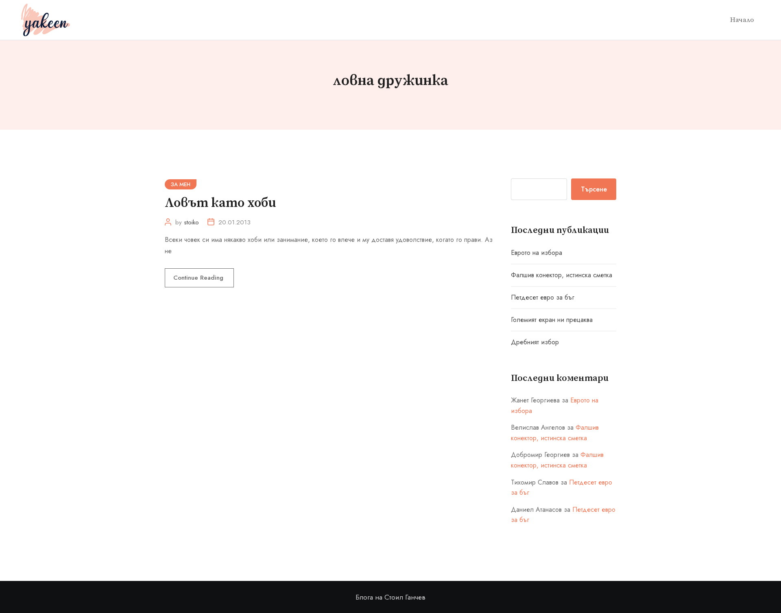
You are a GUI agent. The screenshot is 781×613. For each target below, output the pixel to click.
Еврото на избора (536, 252)
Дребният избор (535, 342)
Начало (742, 19)
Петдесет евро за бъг (542, 297)
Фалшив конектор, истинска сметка (561, 275)
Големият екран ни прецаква (552, 319)
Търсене (594, 189)
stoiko (191, 222)
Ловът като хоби (220, 203)
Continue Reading (199, 277)
